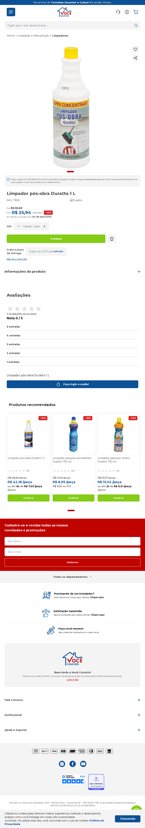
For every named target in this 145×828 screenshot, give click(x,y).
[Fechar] (138, 389)
